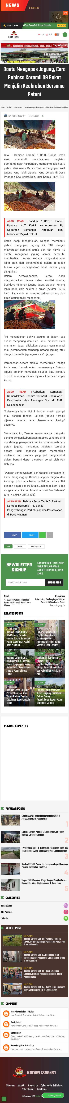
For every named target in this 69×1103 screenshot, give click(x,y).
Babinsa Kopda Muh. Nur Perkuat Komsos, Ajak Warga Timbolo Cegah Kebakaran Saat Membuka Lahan (18, 697)
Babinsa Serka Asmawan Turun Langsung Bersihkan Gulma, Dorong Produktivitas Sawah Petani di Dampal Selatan (49, 697)
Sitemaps (10, 1086)
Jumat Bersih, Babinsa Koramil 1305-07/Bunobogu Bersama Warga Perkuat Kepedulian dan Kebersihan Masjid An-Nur (49, 666)
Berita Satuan (36, 546)
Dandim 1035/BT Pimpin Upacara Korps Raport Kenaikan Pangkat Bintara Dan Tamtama (45, 865)
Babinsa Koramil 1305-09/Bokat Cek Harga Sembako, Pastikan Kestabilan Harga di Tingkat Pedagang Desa (43, 974)
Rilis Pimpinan (7, 912)
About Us (21, 1086)
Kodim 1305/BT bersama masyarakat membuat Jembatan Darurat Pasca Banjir (41, 817)
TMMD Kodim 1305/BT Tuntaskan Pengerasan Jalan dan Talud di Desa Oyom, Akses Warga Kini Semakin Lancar (45, 849)
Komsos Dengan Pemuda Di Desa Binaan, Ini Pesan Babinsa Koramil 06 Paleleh (43, 833)
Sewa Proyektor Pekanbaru (22, 1045)
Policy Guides (28, 1089)
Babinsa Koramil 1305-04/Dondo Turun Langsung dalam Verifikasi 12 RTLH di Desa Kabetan (44, 988)
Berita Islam (16, 1022)
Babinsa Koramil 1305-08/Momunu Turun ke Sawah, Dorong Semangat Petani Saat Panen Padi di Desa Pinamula (18, 639)
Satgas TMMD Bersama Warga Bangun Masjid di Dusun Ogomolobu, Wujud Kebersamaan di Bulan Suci (44, 881)
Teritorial (4, 919)
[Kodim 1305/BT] (34, 1079)
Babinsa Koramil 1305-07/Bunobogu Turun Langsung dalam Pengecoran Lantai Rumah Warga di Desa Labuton (49, 639)
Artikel (20, 546)
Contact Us (33, 1086)
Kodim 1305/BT (41, 1096)
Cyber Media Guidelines (52, 1086)
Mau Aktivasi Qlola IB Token (22, 1011)
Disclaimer (42, 1089)
